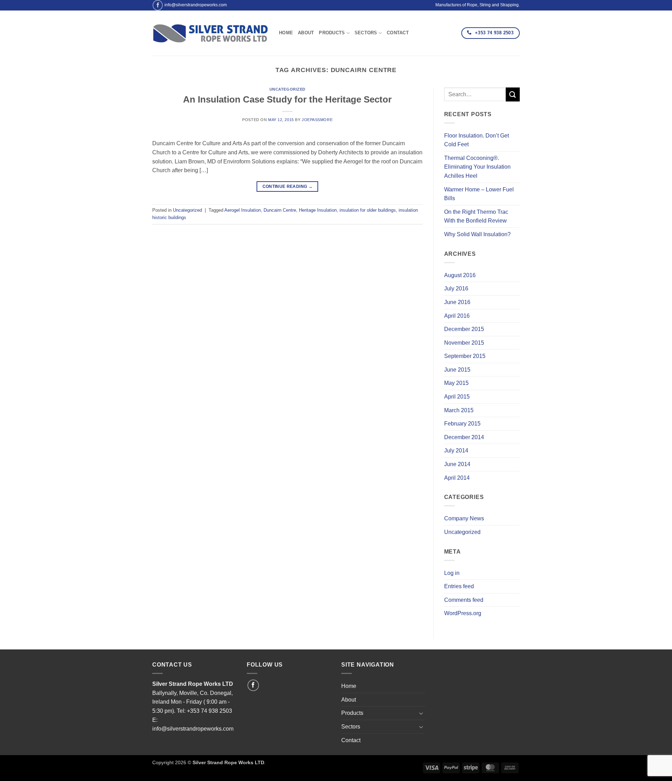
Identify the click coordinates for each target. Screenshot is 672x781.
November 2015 (464, 343)
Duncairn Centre (280, 210)
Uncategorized (288, 89)
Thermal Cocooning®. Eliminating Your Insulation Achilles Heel (477, 167)
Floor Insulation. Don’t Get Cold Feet (476, 140)
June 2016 (457, 302)
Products (332, 32)
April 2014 (457, 478)
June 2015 (457, 370)
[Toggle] (421, 713)
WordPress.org (462, 613)
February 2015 (462, 424)
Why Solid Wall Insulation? (477, 234)
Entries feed (459, 586)
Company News (464, 518)
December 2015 (464, 329)
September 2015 (464, 356)
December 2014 (464, 437)
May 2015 (456, 383)
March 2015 (459, 410)
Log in (452, 573)
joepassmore (317, 120)
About (306, 32)
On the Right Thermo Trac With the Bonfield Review (476, 216)
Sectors (366, 32)
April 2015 (457, 397)
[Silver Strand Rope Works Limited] (210, 33)
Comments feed (463, 600)
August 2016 (460, 275)
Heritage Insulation (318, 210)
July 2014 (456, 450)
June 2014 (457, 464)
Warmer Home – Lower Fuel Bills (479, 194)
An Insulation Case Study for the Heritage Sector (287, 99)
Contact (398, 32)
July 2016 (456, 288)
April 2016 (457, 316)
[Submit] (513, 94)
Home (286, 32)
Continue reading (287, 186)
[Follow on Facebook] (158, 5)
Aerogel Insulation (242, 210)
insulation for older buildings (368, 210)
